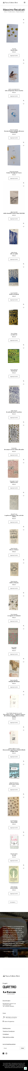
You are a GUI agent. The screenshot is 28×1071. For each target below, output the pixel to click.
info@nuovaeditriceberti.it (10, 1065)
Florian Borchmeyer (14, 172)
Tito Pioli (14, 49)
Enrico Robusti (14, 334)
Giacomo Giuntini (14, 131)
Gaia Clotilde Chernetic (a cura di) (14, 715)
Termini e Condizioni (9, 1031)
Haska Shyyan (14, 253)
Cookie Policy (13, 1066)
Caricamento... (13, 902)
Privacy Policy (7, 1066)
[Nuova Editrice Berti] (10, 2)
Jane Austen (14, 648)
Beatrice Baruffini (14, 680)
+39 (9, 1006)
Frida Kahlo (14, 448)
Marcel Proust (14, 515)
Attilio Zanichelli (14, 212)
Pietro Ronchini (14, 549)
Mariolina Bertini (14, 854)
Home (5, 12)
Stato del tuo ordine (8, 1037)
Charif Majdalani (14, 821)
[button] (14, 55)
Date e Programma (9, 1021)
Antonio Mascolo (14, 370)
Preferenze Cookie (20, 1066)
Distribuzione (7, 1028)
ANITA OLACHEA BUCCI (14, 90)
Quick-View (24, 20)
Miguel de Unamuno (14, 783)
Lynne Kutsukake (14, 293)
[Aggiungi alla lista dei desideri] (24, 23)
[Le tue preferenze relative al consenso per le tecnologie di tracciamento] (25, 1068)
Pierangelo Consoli (14, 481)
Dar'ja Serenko (14, 615)
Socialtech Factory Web (18, 1067)
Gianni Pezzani (14, 887)
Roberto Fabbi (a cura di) (14, 750)
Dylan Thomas (14, 411)
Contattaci (6, 1034)
